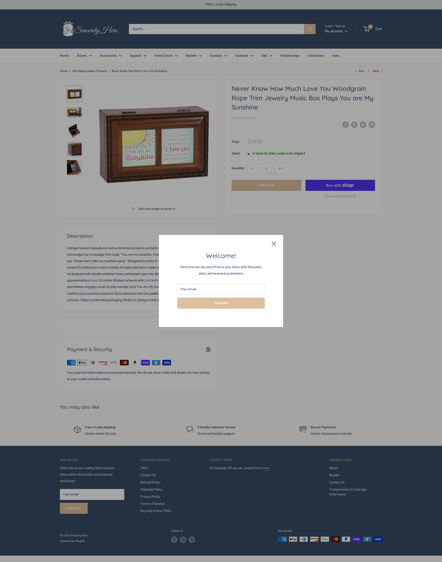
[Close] (274, 243)
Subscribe (221, 303)
